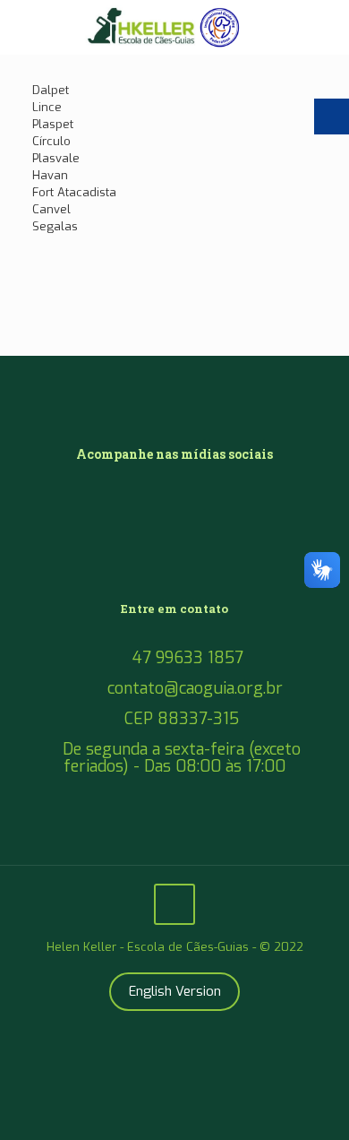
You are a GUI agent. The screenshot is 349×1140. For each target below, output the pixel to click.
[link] (174, 26)
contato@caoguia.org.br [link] (195, 688)
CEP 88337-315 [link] (181, 719)
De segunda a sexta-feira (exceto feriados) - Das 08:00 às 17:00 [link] (182, 757)
